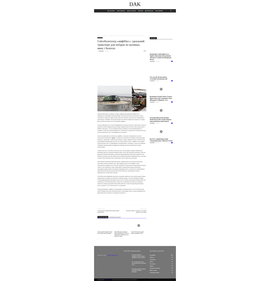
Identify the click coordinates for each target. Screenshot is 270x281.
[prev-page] (98, 239)
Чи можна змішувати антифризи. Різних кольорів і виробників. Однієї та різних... (139, 256)
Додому (99, 35)
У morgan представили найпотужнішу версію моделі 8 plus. (108, 211)
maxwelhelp (101, 51)
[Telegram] (111, 54)
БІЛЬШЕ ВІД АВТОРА (115, 217)
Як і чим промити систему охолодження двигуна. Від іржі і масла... (139, 263)
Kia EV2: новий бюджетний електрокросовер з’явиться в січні (161, 140)
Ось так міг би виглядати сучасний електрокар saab (158, 78)
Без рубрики (159, 10)
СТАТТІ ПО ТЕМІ (102, 217)
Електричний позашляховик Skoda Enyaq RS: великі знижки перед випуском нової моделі (160, 119)
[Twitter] (105, 54)
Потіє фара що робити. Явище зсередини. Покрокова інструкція (138, 270)
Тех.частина (111, 10)
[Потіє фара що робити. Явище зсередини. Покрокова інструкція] (127, 270)
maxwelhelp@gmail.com (112, 255)
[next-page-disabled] (100, 239)
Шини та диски (131, 10)
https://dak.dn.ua (108, 279)
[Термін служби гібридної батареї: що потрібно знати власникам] (105, 225)
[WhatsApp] (115, 54)
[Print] (121, 54)
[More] (124, 54)
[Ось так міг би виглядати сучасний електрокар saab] (161, 69)
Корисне (140, 10)
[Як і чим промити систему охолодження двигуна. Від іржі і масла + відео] (127, 263)
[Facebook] (98, 54)
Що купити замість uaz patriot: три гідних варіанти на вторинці (136, 211)
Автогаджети (121, 10)
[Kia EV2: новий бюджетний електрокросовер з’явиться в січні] (161, 131)
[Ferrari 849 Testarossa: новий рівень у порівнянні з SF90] (138, 225)
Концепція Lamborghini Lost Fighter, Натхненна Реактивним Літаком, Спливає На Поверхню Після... (160, 56)
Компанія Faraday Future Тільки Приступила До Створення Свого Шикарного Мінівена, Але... (161, 98)
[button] (171, 11)
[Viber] (108, 54)
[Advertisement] (135, 23)
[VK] (102, 54)
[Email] (118, 54)
